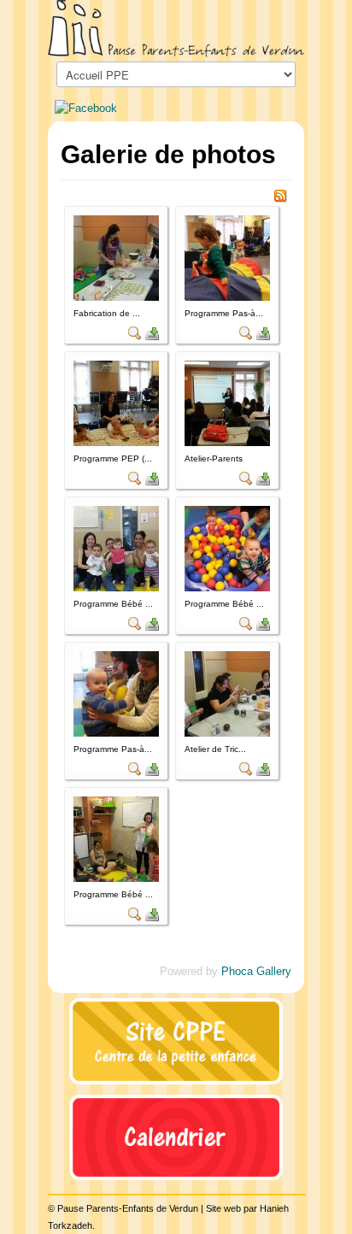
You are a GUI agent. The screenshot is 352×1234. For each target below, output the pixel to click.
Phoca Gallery (256, 971)
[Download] (152, 332)
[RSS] (280, 195)
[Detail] (135, 332)
